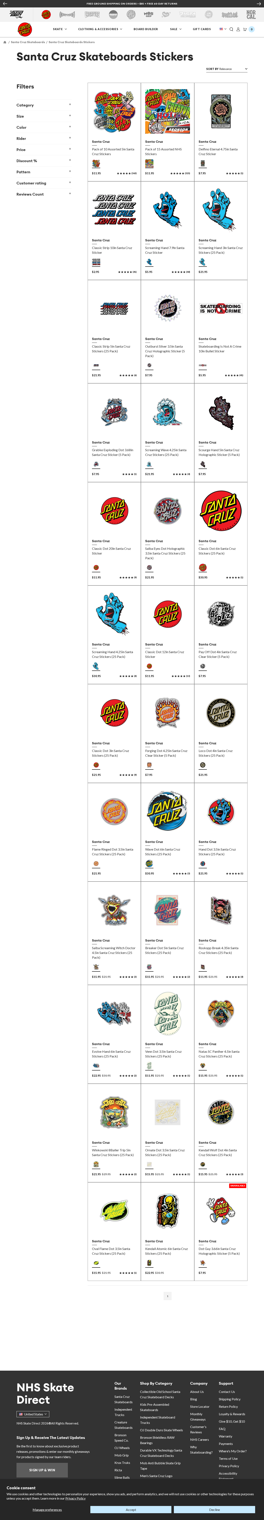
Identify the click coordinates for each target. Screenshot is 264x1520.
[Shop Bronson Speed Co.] (113, 14)
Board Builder (146, 29)
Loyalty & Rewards (232, 1414)
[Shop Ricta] (187, 14)
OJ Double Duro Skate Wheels (161, 1430)
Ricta (118, 1470)
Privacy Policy (75, 1498)
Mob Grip (121, 1455)
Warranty (225, 1436)
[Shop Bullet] (230, 14)
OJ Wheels (122, 1448)
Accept (131, 1510)
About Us (197, 1392)
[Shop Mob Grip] (148, 14)
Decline (214, 1510)
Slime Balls (122, 1477)
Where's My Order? (233, 1451)
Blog (193, 1399)
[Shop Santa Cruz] (46, 14)
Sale (174, 29)
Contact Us (227, 1392)
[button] (231, 29)
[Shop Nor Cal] (251, 14)
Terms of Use (228, 1458)
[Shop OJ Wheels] (131, 14)
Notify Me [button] (220, 1228)
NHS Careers (199, 1439)
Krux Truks (122, 1463)
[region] (47, 683)
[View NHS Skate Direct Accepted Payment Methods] (150, 4)
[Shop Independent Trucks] (67, 14)
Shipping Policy (229, 1399)
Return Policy (228, 1406)
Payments (226, 1444)
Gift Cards (202, 29)
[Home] (5, 42)
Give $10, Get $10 (232, 1421)
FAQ (222, 1429)
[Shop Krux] (166, 14)
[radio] (96, 163)
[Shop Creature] (92, 14)
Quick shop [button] (167, 326)
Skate (58, 29)
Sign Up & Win (42, 1470)
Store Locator (200, 1406)
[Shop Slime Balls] (208, 14)
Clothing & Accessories (98, 29)
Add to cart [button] (114, 128)
